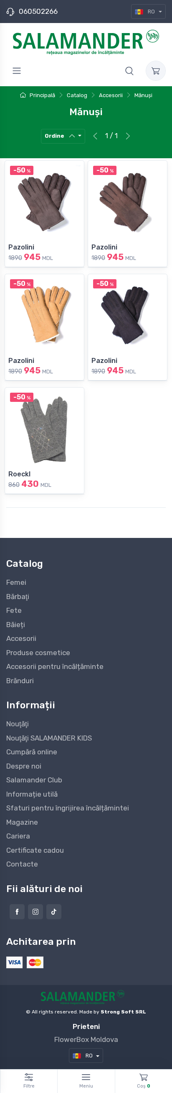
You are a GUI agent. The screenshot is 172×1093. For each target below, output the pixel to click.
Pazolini (21, 247)
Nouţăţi (17, 724)
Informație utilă (32, 794)
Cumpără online (31, 752)
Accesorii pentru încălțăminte (55, 666)
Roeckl (19, 474)
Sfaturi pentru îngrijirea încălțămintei (67, 808)
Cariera (18, 836)
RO (151, 11)
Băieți (15, 624)
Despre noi (23, 766)
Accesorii (21, 638)
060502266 (38, 11)
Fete (14, 610)
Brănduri (20, 680)
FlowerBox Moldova (86, 1039)
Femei (16, 582)
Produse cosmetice (38, 652)
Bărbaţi (17, 596)
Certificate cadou (35, 850)
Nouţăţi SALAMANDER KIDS (49, 738)
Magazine (22, 822)
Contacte (22, 864)
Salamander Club (34, 780)
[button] (129, 70)
